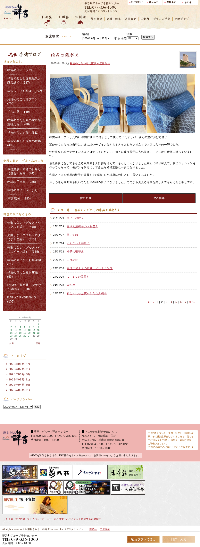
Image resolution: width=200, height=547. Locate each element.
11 (20, 330)
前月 (11, 343)
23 (11, 336)
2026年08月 (25, 318)
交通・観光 (113, 19)
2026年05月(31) (19, 379)
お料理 (80, 17)
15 (38, 330)
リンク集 (8, 519)
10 (15, 330)
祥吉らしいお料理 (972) (24, 91)
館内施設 (96, 19)
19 (24, 333)
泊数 (129, 34)
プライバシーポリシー (39, 519)
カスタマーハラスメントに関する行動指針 (77, 519)
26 (24, 336)
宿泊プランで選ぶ (143, 539)
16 (11, 333)
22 (38, 333)
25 (20, 336)
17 (15, 333)
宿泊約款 (20, 519)
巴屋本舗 (105, 529)
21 (34, 333)
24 (15, 336)
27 (29, 336)
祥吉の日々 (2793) (21, 70)
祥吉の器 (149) (18, 111)
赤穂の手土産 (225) (21, 181)
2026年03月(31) (19, 390)
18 (20, 333)
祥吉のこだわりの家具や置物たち (90, 63)
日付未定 (121, 38)
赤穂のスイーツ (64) (22, 190)
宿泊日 (86, 34)
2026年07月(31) (19, 369)
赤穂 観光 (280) (19, 198)
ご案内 (144, 19)
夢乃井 (93, 529)
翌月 (38, 343)
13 (29, 330)
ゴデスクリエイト (74, 529)
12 (24, 330)
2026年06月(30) (19, 374)
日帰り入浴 (179, 539)
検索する (148, 37)
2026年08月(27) (19, 363)
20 (29, 333)
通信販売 (131, 19)
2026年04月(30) (19, 384)
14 (34, 330)
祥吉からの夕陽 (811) (23, 132)
